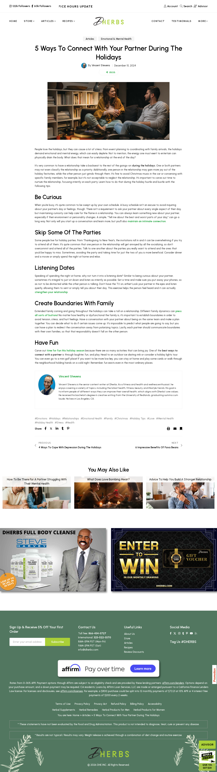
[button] (108, 72)
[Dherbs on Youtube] (191, 633)
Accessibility (155, 703)
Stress (60, 422)
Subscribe (57, 641)
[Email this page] (174, 428)
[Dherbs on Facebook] (170, 633)
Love (151, 418)
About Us (129, 633)
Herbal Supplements (63, 709)
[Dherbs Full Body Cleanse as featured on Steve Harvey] (53, 559)
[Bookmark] (181, 428)
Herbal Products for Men (116, 709)
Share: (38, 428)
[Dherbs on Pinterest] (187, 633)
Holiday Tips (138, 418)
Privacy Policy (82, 703)
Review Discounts (134, 651)
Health (70, 422)
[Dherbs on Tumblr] (183, 633)
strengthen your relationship (51, 292)
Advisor (207, 744)
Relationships (71, 418)
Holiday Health (45, 422)
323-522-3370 (102, 637)
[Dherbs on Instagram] (179, 633)
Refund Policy (118, 703)
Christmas (122, 418)
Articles (90, 38)
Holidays (56, 418)
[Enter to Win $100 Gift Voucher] (164, 559)
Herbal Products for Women (149, 709)
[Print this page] (168, 428)
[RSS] (196, 633)
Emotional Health (92, 418)
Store (127, 638)
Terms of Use (63, 703)
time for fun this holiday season (65, 350)
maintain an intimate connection (147, 221)
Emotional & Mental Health (116, 38)
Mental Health (166, 418)
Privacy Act (100, 703)
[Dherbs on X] (174, 633)
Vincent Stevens (101, 65)
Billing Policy (137, 703)
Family (109, 418)
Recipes (128, 647)
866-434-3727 (97, 633)
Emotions (42, 418)
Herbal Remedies (88, 709)
